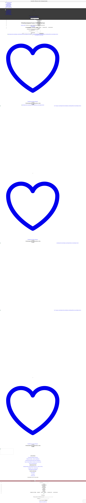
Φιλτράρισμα (41, 33)
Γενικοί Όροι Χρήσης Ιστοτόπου (33, 457)
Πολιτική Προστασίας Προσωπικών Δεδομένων (32, 460)
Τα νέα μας (33, 474)
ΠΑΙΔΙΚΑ (39, 24)
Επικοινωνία (33, 475)
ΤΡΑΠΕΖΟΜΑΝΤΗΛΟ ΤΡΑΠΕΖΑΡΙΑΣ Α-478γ (32, 241)
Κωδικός (38, 498)
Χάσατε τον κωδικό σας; (43, 501)
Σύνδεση (46, 500)
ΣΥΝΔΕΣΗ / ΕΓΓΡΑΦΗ (33, 492)
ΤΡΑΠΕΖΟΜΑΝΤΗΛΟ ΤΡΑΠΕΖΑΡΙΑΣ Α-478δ (32, 445)
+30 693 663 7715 (44, 27)
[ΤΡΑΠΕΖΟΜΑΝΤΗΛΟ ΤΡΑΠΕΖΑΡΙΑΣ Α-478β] (32, 34)
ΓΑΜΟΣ (44, 488)
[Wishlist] (32, 377)
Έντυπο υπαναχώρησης (33, 463)
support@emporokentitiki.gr (33, 469)
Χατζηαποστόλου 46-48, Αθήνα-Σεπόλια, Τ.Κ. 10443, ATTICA (33, 466)
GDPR (42, 492)
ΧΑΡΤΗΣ (40, 27)
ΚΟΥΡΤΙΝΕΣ (44, 487)
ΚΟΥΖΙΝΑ (43, 485)
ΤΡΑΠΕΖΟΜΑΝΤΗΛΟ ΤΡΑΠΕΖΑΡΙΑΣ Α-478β (32, 103)
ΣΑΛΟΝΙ (39, 19)
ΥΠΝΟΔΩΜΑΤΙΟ (39, 20)
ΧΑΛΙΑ (39, 25)
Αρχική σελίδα (23, 25)
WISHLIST (38, 492)
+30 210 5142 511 (50, 27)
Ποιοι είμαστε (33, 472)
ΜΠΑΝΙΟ (39, 21)
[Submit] (34, 19)
